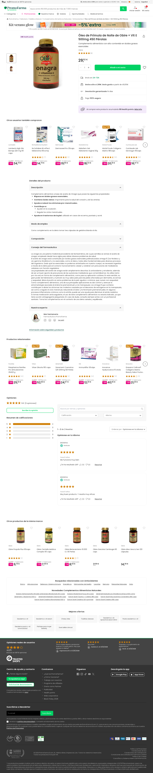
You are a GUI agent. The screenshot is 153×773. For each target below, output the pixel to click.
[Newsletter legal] (8, 722)
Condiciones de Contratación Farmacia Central (128, 755)
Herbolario (24, 19)
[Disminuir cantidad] (80, 67)
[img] (46, 64)
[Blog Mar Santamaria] (54, 320)
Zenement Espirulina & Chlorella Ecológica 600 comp (115, 594)
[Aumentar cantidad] (88, 67)
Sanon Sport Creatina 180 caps (107, 600)
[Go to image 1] (11, 58)
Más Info (138, 109)
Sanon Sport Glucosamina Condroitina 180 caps (119, 597)
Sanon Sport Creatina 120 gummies (80, 600)
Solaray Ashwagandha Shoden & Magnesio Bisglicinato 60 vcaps (40, 594)
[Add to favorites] (144, 67)
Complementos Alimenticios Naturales (57, 19)
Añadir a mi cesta (117, 67)
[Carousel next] (145, 145)
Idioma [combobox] (109, 415)
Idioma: (141, 2)
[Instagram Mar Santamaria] (45, 320)
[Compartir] (143, 36)
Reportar (98, 464)
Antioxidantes (78, 19)
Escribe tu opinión (30, 410)
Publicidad (48, 689)
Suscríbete (46, 713)
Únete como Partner (52, 686)
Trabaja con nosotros (53, 680)
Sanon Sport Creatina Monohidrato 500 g (50, 600)
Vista (131, 584)
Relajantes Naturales (119, 584)
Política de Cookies (139, 757)
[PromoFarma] (15, 8)
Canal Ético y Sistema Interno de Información (129, 758)
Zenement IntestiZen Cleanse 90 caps (52, 597)
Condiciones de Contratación (135, 753)
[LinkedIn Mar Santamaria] (49, 320)
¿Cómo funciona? (51, 677)
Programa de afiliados (53, 683)
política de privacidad (26, 722)
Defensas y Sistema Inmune (50, 584)
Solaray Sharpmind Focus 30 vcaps (80, 594)
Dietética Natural (35, 19)
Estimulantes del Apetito (82, 584)
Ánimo (22, 584)
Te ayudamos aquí (16, 679)
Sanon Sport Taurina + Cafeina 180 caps (83, 597)
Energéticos (67, 584)
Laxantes (97, 584)
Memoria (106, 584)
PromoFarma (14, 19)
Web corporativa (51, 696)
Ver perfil (61, 320)
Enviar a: (124, 2)
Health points (49, 692)
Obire (80, 50)
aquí (26, 692)
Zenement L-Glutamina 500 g (25, 597)
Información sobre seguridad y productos (46, 330)
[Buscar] (123, 8)
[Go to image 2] (11, 69)
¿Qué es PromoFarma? (53, 674)
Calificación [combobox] (66, 415)
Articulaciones (32, 584)
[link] (21, 403)
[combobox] (132, 429)
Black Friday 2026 (51, 699)
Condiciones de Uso (139, 751)
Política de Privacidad (15, 728)
